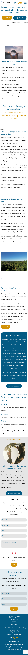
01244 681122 (15, 641)
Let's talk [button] (7, 18)
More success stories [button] (14, 386)
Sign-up (14, 609)
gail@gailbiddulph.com (16, 644)
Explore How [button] (20, 18)
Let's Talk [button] (5, 327)
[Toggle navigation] (25, 2)
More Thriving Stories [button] (14, 493)
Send (14, 564)
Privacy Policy (10, 647)
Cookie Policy (18, 647)
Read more (6, 487)
